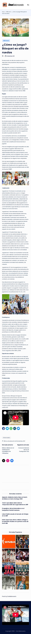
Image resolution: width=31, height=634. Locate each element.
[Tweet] (7, 428)
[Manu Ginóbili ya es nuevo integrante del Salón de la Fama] (22, 582)
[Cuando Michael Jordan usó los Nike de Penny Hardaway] (22, 555)
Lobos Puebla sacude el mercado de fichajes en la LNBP (15, 515)
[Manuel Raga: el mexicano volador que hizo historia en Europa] (8, 582)
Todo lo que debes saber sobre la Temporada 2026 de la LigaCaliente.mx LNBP (15, 503)
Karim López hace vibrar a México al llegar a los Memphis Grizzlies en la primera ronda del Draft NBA (15, 521)
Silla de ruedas (6, 437)
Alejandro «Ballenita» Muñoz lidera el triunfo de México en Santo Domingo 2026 (14, 498)
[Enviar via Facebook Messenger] (18, 428)
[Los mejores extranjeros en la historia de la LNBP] (22, 541)
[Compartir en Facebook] (3, 428)
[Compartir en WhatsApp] (10, 428)
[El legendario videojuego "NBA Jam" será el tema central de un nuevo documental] (8, 569)
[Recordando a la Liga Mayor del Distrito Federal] (8, 555)
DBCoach (6, 40)
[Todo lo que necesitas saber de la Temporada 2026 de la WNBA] (8, 541)
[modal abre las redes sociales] (14, 428)
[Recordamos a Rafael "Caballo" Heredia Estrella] (22, 569)
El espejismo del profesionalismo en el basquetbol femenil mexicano (13, 509)
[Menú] (28, 4)
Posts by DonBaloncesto (9, 596)
